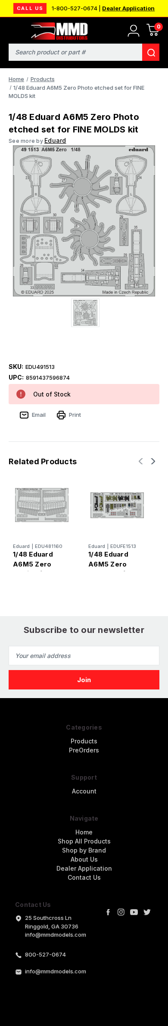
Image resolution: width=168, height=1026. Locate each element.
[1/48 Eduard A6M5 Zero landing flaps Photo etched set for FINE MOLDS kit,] (41, 505)
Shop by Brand (84, 850)
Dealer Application (128, 8)
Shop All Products (84, 841)
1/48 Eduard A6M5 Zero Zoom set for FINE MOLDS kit (114, 569)
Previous (142, 461)
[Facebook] (108, 912)
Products (84, 741)
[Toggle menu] (12, 29)
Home (84, 832)
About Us (84, 859)
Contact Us (84, 877)
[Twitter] (147, 912)
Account (84, 791)
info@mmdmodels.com (55, 971)
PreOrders (84, 750)
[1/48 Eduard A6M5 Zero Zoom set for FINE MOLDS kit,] (117, 505)
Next (152, 461)
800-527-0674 (45, 954)
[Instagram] (121, 912)
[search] (150, 52)
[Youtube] (134, 912)
